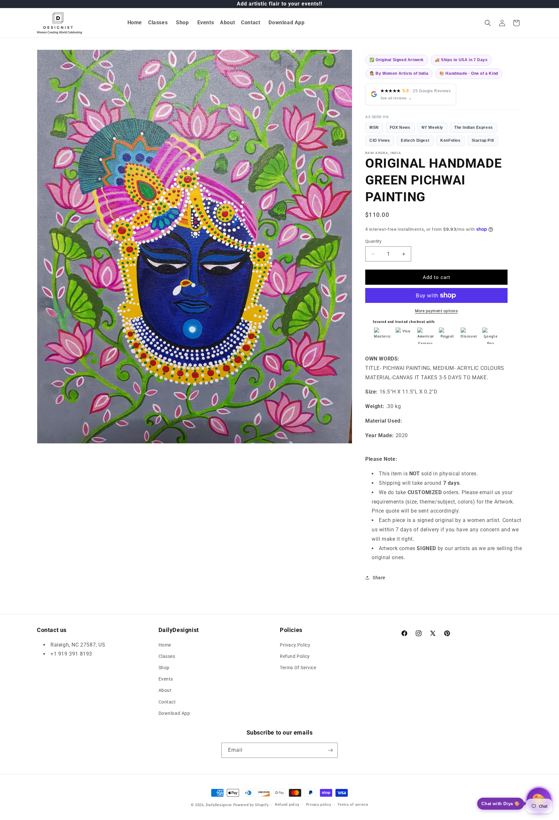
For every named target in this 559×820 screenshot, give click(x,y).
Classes (167, 656)
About (165, 690)
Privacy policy (318, 805)
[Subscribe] (330, 750)
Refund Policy (295, 656)
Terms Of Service (298, 667)
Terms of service (352, 805)
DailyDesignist (219, 805)
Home (165, 645)
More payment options (436, 311)
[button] (158, 23)
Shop (164, 667)
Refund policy (287, 805)
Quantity (373, 241)
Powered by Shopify (251, 805)
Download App (174, 713)
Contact (167, 701)
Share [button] (379, 577)
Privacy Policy (295, 645)
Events (166, 678)
